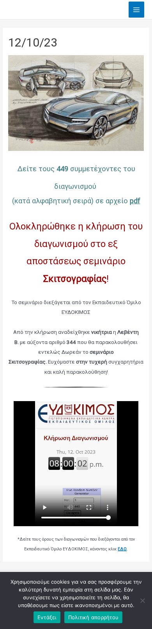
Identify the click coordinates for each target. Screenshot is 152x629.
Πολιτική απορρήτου (93, 617)
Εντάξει (47, 617)
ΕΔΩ (122, 549)
